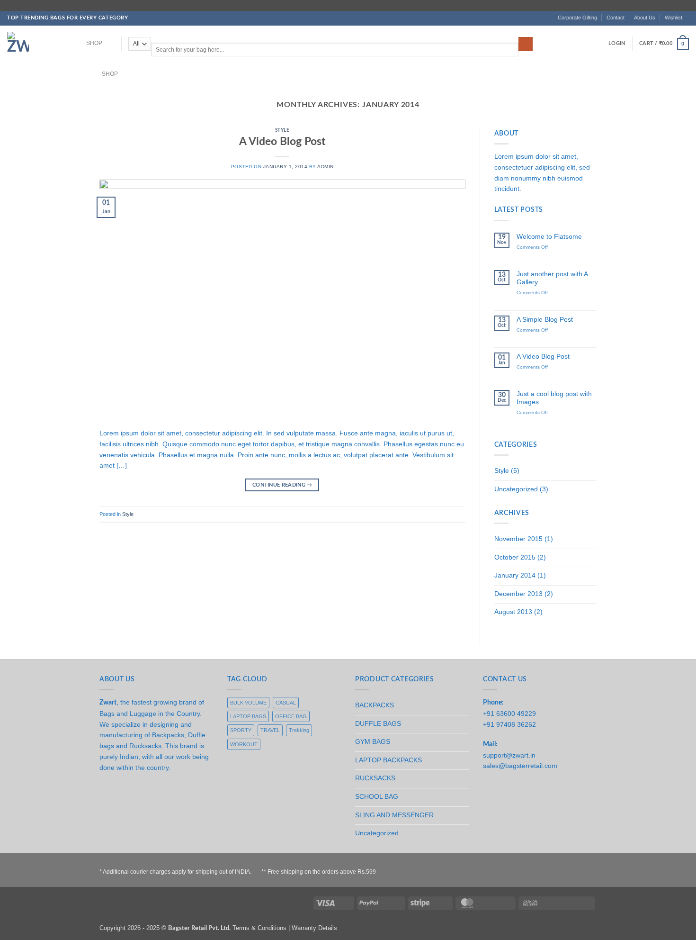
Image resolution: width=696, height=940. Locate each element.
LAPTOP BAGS (248, 716)
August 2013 (513, 611)
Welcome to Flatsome (549, 236)
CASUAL (286, 702)
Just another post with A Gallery (552, 278)
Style (282, 130)
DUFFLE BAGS (378, 723)
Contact (616, 17)
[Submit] (525, 44)
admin (325, 166)
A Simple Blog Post (545, 319)
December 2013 (518, 593)
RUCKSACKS (375, 778)
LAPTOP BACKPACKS (388, 760)
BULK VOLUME (248, 702)
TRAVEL (270, 730)
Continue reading (282, 485)
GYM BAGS (372, 741)
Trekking (299, 730)
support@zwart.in (509, 755)
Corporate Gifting (577, 17)
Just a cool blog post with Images (554, 398)
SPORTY (240, 730)
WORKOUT (244, 744)
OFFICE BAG (291, 716)
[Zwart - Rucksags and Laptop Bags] (34, 44)
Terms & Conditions (259, 927)
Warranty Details (314, 927)
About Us (644, 17)
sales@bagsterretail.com (520, 765)
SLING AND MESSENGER (394, 815)
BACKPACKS (374, 705)
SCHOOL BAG (376, 796)
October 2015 (514, 557)
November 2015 (518, 538)
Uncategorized (516, 489)
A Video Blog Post (282, 141)
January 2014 (514, 575)
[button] (616, 44)
